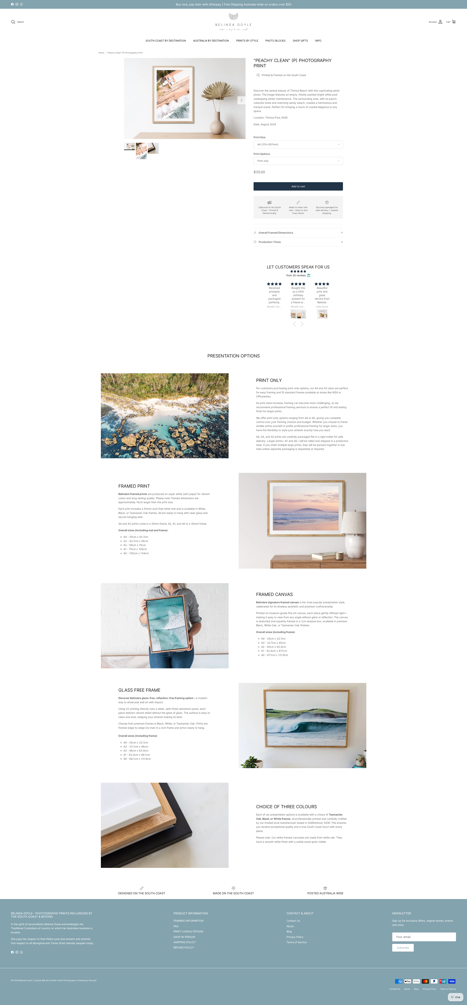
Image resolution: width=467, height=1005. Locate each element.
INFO (318, 40)
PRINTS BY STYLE (247, 40)
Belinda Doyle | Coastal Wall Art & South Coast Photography (47, 980)
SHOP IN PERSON (184, 936)
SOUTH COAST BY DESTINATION (166, 40)
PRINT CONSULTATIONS (188, 931)
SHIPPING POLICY (184, 942)
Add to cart (298, 186)
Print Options (262, 153)
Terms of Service (297, 942)
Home (101, 52)
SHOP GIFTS (300, 40)
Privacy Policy (295, 936)
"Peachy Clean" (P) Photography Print (125, 52)
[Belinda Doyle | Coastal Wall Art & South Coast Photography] (233, 22)
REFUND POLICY (183, 947)
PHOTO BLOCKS (275, 40)
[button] (295, 323)
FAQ (175, 926)
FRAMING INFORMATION (188, 920)
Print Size (259, 137)
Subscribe (403, 947)
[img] (298, 271)
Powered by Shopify (87, 980)
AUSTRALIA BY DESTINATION (211, 40)
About (290, 926)
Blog (289, 931)
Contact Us (293, 920)
